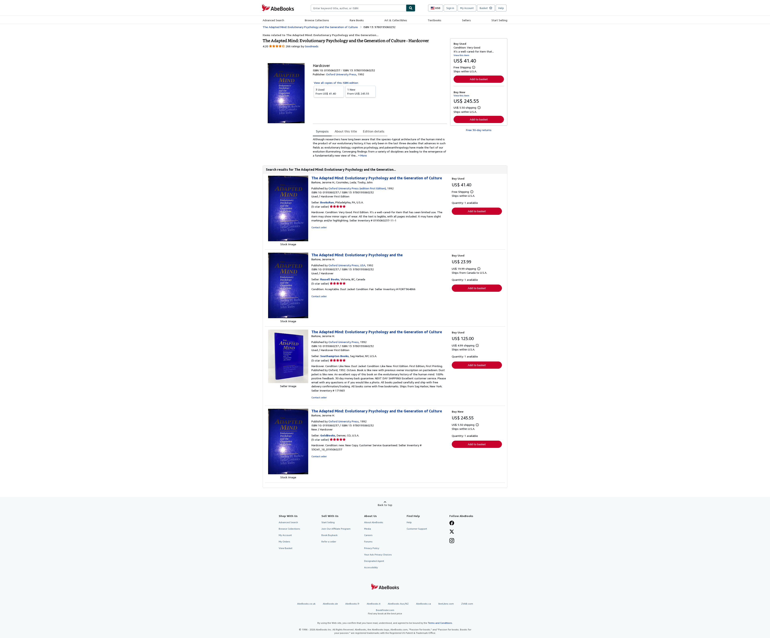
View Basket (285, 548)
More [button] (363, 155)
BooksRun (327, 202)
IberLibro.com (446, 603)
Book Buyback (329, 535)
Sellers (466, 20)
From (326, 91)
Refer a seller (328, 541)
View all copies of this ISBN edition (336, 82)
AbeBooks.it (373, 603)
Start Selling (499, 20)
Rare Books (357, 20)
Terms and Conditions (440, 622)
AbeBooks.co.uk (306, 603)
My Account (467, 8)
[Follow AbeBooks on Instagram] (451, 541)
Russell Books (329, 279)
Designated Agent (374, 560)
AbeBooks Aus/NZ (398, 603)
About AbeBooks (373, 522)
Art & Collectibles (395, 20)
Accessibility (371, 567)
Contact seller (319, 227)
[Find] (410, 8)
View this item (461, 55)
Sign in (450, 8)
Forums (368, 541)
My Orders (284, 541)
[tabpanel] (380, 147)
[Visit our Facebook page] (451, 523)
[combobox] (358, 8)
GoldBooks (327, 435)
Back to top (385, 505)
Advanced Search (273, 20)
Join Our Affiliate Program (336, 528)
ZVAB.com (467, 603)
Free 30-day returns (478, 130)
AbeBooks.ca (423, 603)
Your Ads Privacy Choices (378, 554)
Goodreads (311, 46)
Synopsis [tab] (322, 131)
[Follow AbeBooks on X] (451, 532)
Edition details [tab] (373, 131)
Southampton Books (334, 356)
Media (367, 528)
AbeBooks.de (330, 603)
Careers (368, 535)
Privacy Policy (371, 548)
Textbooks (434, 20)
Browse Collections (317, 20)
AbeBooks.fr (352, 603)
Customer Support (417, 528)
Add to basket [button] (479, 79)
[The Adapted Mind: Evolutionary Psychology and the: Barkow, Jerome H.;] (288, 240)
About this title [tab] (346, 131)
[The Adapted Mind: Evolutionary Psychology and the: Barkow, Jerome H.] (288, 317)
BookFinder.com (385, 612)
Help (501, 8)
